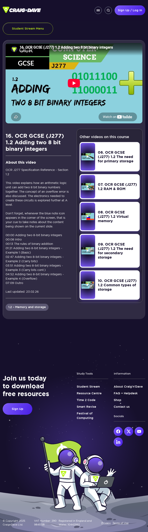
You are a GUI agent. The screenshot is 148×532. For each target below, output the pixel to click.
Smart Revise (86, 407)
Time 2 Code (86, 400)
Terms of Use (120, 523)
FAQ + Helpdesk (126, 393)
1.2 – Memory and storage (27, 307)
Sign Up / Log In (130, 10)
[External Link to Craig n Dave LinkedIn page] (118, 441)
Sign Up (17, 409)
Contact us (122, 407)
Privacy (106, 523)
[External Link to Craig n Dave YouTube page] (139, 431)
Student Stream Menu (28, 28)
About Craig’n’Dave (128, 386)
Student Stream (88, 386)
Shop (117, 400)
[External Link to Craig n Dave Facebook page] (118, 431)
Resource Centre (89, 393)
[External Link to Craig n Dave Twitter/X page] (128, 431)
